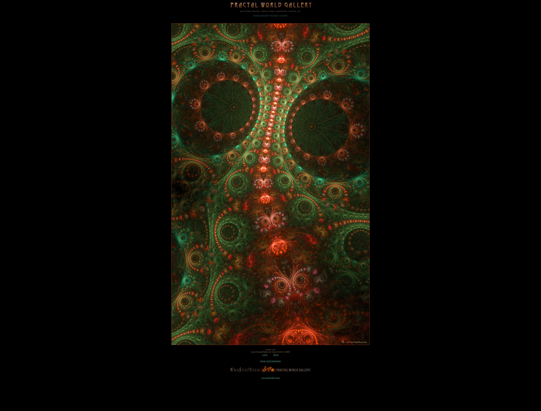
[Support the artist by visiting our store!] (270, 372)
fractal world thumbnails (270, 361)
